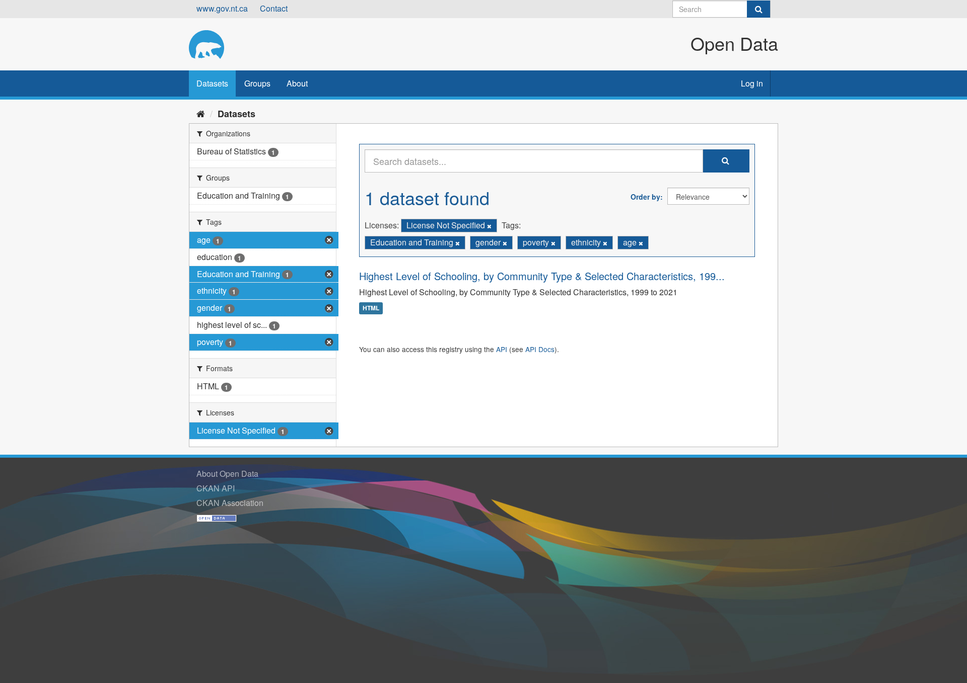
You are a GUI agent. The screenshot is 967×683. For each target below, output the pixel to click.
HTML (371, 308)
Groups (257, 83)
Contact (274, 8)
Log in (752, 83)
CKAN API (215, 488)
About (297, 83)
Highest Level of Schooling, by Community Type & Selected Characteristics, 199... (542, 276)
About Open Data (227, 473)
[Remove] (489, 226)
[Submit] (758, 9)
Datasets (212, 83)
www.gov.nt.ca (222, 8)
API (501, 349)
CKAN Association (229, 502)
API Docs (540, 349)
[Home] (200, 113)
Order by (645, 197)
